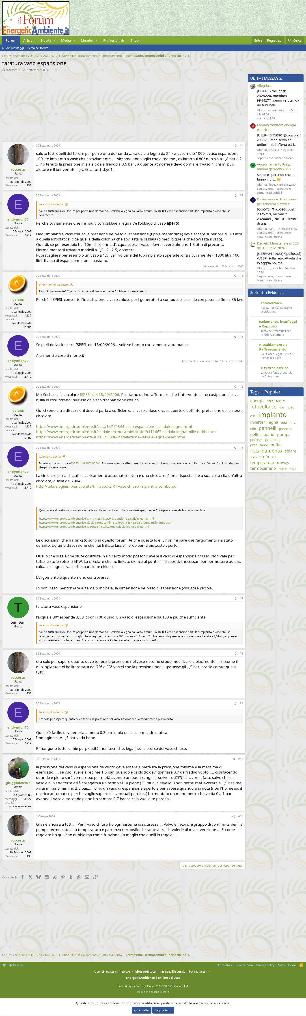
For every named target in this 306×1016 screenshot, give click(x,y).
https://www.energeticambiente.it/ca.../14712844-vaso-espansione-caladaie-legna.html (114, 426)
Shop (135, 40)
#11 (240, 816)
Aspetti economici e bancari (275, 158)
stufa (264, 456)
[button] (55, 40)
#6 (241, 448)
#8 (241, 653)
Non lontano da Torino (21, 325)
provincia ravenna (20, 806)
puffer (276, 444)
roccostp (11, 70)
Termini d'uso (244, 965)
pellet (255, 434)
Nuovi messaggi (13, 48)
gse (253, 416)
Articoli (28, 40)
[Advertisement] (122, 105)
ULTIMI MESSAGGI (266, 78)
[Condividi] (235, 145)
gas (282, 407)
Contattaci (225, 965)
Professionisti (113, 40)
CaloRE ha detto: (50, 457)
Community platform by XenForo (153, 986)
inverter (257, 422)
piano (269, 434)
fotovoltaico (263, 407)
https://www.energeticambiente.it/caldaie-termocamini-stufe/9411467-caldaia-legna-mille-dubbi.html (126, 431)
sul (274, 457)
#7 (241, 598)
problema (272, 439)
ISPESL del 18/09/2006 (99, 394)
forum (281, 401)
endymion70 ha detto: (54, 285)
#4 (241, 337)
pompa (284, 434)
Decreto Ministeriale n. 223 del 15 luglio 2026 (278, 245)
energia (257, 400)
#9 (241, 703)
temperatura (262, 462)
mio (292, 422)
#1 (241, 145)
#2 (241, 195)
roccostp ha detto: (51, 204)
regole (283, 469)
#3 (241, 276)
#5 (241, 387)
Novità (46, 40)
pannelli (267, 428)
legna (273, 422)
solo (253, 457)
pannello (285, 428)
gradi (291, 407)
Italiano (17, 965)
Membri (87, 40)
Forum (11, 40)
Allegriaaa (264, 85)
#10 (240, 759)
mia (284, 422)
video (292, 469)
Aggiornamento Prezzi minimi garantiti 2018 (274, 166)
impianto (272, 414)
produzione (259, 445)
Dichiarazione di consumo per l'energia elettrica (277, 201)
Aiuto (281, 965)
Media (66, 40)
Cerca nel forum (37, 48)
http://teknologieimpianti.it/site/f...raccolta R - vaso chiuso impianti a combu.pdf (107, 486)
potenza (256, 439)
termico (283, 463)
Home (292, 965)
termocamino (263, 468)
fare (270, 401)
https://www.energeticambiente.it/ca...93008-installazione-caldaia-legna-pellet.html (110, 437)
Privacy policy (265, 965)
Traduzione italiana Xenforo (153, 991)
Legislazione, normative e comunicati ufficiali (274, 191)
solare (290, 451)
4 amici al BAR (266, 118)
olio (253, 428)
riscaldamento (266, 451)
